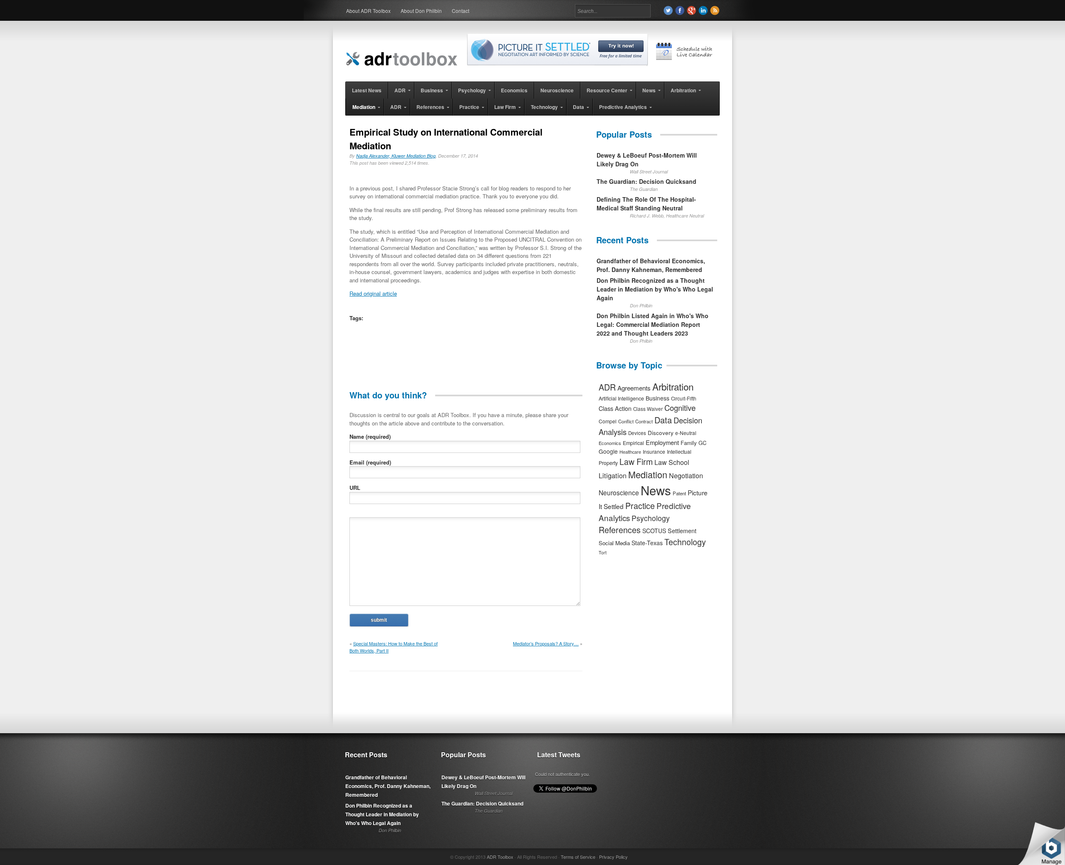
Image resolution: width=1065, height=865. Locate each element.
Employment (662, 442)
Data (663, 420)
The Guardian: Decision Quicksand (646, 181)
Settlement (682, 530)
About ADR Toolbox (368, 10)
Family (689, 443)
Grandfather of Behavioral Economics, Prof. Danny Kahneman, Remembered (651, 265)
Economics (610, 443)
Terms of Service (578, 856)
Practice (640, 505)
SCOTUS (654, 530)
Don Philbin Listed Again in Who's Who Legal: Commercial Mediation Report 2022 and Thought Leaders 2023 (652, 324)
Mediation (647, 474)
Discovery (661, 432)
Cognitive (680, 407)
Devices (637, 433)
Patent (679, 493)
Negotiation (686, 475)
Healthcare (630, 451)
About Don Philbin (421, 10)
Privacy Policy (613, 856)
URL (354, 488)
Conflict (626, 421)
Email (370, 462)
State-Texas (647, 543)
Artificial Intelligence (621, 398)
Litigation (613, 475)
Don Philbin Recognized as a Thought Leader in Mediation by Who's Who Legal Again (655, 289)
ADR (607, 387)
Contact (460, 10)
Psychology (651, 518)
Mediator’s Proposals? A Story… (546, 643)
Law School (671, 462)
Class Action (615, 408)
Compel (608, 421)
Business (657, 398)
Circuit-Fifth (683, 398)
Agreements (634, 387)
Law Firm (636, 461)
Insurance (654, 451)
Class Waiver (648, 408)
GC (702, 443)
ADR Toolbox (500, 856)
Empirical (633, 443)
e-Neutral (685, 432)
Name (370, 436)
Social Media (614, 543)
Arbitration (672, 386)
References (620, 530)
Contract (644, 421)
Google (608, 451)
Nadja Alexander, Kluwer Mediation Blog (396, 156)
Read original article (373, 293)
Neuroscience (619, 492)
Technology (685, 542)
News (656, 490)
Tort (603, 552)
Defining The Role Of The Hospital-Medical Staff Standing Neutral (646, 203)
